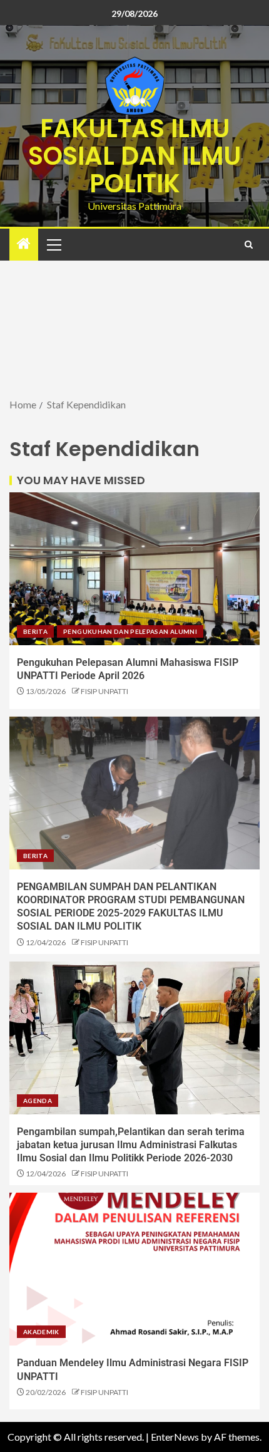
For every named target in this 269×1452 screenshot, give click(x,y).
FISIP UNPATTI (104, 691)
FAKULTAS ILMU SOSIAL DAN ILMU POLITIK (134, 156)
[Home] (24, 244)
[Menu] (53, 244)
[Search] (248, 244)
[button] (53, 244)
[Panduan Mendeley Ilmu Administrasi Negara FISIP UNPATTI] (134, 1269)
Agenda (37, 1100)
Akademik (41, 1331)
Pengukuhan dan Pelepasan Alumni (130, 631)
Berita (35, 631)
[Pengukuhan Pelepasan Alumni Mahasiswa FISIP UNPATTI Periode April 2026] (134, 568)
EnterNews (175, 1437)
